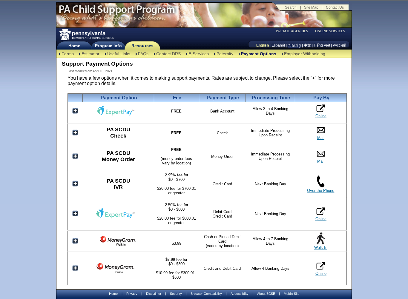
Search (291, 7)
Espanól (278, 45)
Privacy (131, 293)
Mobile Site (291, 293)
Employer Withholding (304, 53)
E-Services (198, 53)
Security (176, 293)
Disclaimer (153, 293)
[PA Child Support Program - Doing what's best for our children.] (117, 13)
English (262, 45)
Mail (320, 137)
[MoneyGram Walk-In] (118, 245)
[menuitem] (293, 31)
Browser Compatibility (206, 293)
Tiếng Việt (322, 45)
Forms (68, 53)
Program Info (108, 45)
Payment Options (258, 53)
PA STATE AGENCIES (292, 31)
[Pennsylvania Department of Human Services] (86, 35)
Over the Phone (320, 190)
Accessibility (240, 293)
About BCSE (266, 293)
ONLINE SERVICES (330, 31)
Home (74, 45)
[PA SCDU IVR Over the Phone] (321, 186)
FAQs (143, 53)
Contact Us (335, 7)
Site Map (311, 7)
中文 (307, 45)
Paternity (225, 53)
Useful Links (118, 53)
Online (320, 116)
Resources (142, 45)
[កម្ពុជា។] (294, 45)
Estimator (90, 53)
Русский (339, 45)
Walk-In (320, 247)
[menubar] (293, 31)
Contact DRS (168, 53)
